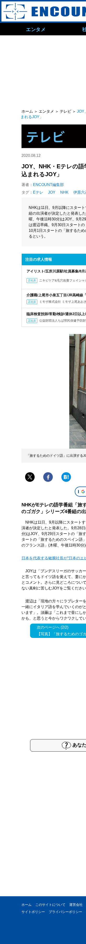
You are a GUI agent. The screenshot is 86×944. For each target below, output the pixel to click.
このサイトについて (50, 904)
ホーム (27, 904)
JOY (51, 192)
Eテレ (38, 192)
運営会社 (76, 904)
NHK (64, 192)
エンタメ (36, 29)
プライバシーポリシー (65, 911)
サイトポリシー (33, 911)
